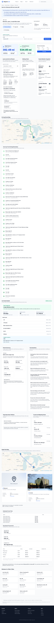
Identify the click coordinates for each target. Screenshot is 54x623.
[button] (20, 124)
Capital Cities (4, 613)
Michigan (12, 5)
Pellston (24, 66)
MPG (42, 47)
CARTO (51, 470)
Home (3, 5)
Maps (21, 1)
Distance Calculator (31, 610)
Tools (26, 1)
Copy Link (16, 26)
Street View (30, 613)
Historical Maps (17, 613)
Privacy (42, 613)
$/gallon (38, 47)
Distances (31, 1)
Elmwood (16, 5)
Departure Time (5, 64)
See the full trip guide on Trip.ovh (17, 600)
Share (23, 26)
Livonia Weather (43, 83)
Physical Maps (17, 610)
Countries (3, 610)
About (42, 610)
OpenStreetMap (46, 470)
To (23, 37)
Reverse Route (8, 26)
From (4, 37)
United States (7, 5)
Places (16, 1)
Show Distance (47, 38)
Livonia (31, 492)
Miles (47, 47)
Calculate (44, 51)
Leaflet (42, 470)
